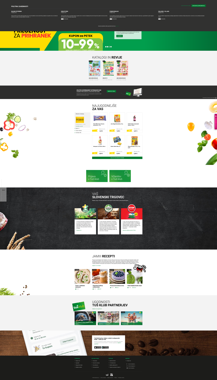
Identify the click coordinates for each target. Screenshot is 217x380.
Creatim (123, 377)
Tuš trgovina (95, 360)
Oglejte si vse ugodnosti (97, 308)
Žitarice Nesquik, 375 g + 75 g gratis (134, 147)
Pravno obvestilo (103, 377)
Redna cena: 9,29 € (119, 151)
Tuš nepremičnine (96, 367)
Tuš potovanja (125, 323)
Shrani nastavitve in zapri (185, 5)
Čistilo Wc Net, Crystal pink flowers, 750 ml (133, 124)
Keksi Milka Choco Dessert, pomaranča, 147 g (98, 124)
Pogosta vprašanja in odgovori (115, 367)
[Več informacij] (96, 176)
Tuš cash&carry (95, 365)
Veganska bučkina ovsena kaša (98, 286)
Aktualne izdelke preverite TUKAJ (129, 230)
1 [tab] (106, 46)
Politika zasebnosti (110, 377)
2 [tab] (107, 46)
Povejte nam (129, 360)
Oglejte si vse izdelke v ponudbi (117, 157)
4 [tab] (111, 46)
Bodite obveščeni (113, 360)
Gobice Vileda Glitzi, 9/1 (115, 146)
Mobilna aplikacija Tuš (113, 365)
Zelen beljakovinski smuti (134, 285)
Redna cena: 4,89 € (137, 151)
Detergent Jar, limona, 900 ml (99, 146)
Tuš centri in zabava (96, 362)
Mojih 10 (105, 78)
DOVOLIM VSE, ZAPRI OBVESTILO (198, 5)
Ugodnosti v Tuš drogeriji (104, 323)
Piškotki (115, 377)
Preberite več (78, 230)
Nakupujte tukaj (111, 91)
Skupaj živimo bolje (79, 365)
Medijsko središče (79, 367)
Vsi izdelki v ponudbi (79, 126)
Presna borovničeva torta (117, 285)
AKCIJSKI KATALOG (93, 78)
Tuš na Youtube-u (131, 368)
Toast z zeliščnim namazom (80, 286)
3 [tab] (109, 46)
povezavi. (117, 26)
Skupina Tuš (78, 360)
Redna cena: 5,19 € (102, 151)
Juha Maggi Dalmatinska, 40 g (117, 123)
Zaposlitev (77, 362)
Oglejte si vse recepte (96, 265)
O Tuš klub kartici (113, 362)
